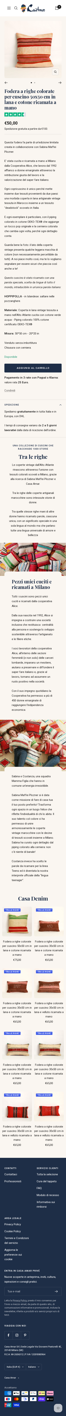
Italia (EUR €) (13, 1366)
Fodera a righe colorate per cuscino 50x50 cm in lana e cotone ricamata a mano (17, 948)
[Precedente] (6, 82)
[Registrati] (56, 1291)
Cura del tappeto (47, 1181)
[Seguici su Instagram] (17, 1335)
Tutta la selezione (47, 1174)
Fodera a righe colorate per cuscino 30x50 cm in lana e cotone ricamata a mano (49, 948)
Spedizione (11, 405)
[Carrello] (57, 8)
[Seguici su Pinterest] (25, 1335)
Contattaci (10, 1174)
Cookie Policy (12, 1231)
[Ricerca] (16, 8)
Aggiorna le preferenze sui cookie (13, 1254)
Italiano (32, 1366)
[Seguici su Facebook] (8, 1335)
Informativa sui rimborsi (46, 1204)
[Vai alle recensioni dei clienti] (15, 114)
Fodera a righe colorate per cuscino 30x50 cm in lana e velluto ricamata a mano (49, 1010)
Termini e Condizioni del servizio (16, 1240)
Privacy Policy (12, 1224)
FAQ (39, 1188)
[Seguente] (60, 82)
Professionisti (12, 1181)
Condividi (9, 390)
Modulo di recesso (48, 1195)
